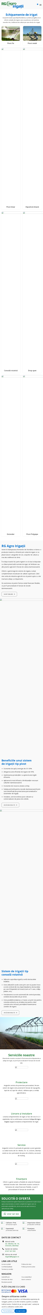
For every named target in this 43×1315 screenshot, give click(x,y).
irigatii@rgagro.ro (12, 1257)
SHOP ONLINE (8, 594)
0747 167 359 (13, 1214)
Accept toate (20, 1311)
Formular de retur (7, 1279)
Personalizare (8, 1311)
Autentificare (6, 1277)
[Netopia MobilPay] (15, 1291)
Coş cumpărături (27, 1277)
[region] (21, 1304)
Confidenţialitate (7, 1267)
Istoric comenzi (26, 1279)
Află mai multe (9, 805)
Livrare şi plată (6, 1264)
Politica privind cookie (28, 1267)
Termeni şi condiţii (7, 1269)
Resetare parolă (7, 1282)
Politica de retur (26, 1264)
